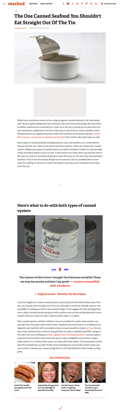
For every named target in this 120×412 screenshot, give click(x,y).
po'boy (89, 328)
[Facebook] (63, 4)
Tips (16, 11)
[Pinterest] (82, 4)
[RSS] (96, 4)
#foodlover (63, 285)
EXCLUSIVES (46, 4)
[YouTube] (68, 4)
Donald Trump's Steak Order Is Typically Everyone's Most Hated (70, 387)
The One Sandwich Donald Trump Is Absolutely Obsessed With (93, 389)
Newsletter (110, 4)
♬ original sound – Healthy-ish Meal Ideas (60, 294)
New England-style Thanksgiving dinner (66, 334)
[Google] (91, 4)
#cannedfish (92, 281)
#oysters (78, 281)
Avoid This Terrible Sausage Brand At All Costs (22, 387)
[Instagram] (77, 4)
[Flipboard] (86, 4)
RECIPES (33, 4)
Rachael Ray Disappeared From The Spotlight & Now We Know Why (48, 387)
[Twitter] (72, 4)
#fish (53, 285)
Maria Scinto (22, 28)
